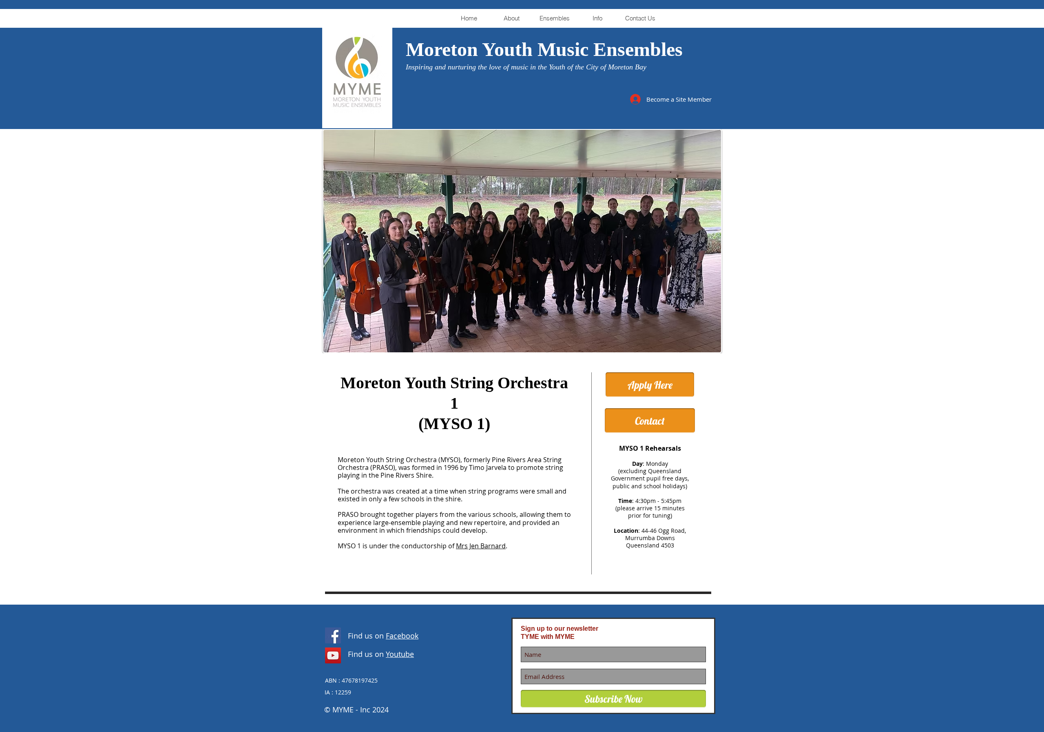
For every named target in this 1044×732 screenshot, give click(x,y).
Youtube (400, 654)
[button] (511, 18)
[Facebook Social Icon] (333, 635)
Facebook (402, 636)
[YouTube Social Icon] (333, 655)
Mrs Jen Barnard (481, 545)
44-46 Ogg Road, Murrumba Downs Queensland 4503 (655, 538)
